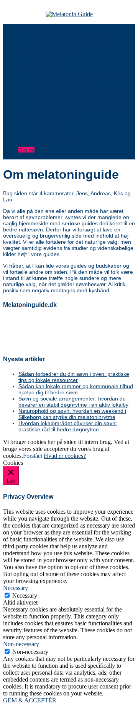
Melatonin (30, 27)
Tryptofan (45, 58)
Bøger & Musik (51, 138)
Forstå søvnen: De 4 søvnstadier (73, 76)
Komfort (43, 132)
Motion (42, 144)
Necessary (24, 595)
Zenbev (43, 64)
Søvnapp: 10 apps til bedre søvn (73, 88)
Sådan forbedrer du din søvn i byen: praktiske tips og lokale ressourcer (73, 377)
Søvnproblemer (37, 70)
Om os (26, 150)
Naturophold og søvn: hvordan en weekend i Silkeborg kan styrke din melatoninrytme (72, 414)
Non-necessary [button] (21, 644)
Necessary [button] (15, 588)
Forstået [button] (32, 455)
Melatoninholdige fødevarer (67, 39)
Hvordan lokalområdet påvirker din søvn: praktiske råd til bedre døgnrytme (67, 426)
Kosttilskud (47, 125)
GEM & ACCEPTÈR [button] (29, 700)
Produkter (30, 119)
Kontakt (27, 156)
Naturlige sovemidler (43, 52)
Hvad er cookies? (65, 455)
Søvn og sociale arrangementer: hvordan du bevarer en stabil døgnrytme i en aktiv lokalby (73, 401)
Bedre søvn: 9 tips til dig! (64, 82)
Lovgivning (47, 45)
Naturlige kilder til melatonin (67, 33)
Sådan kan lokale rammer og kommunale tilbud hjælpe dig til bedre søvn (75, 389)
